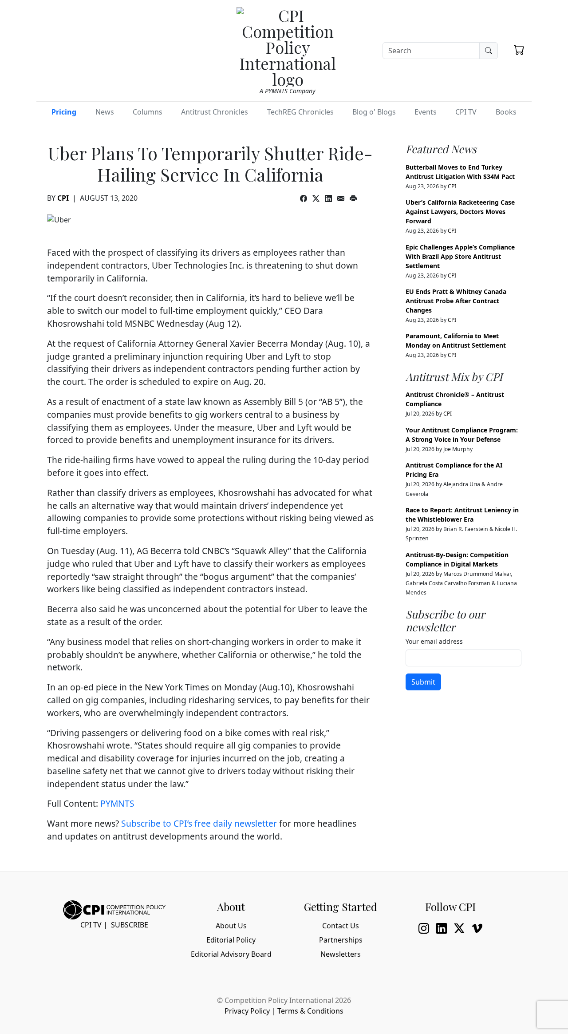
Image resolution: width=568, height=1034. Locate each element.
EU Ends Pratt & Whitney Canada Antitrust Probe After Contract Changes (456, 300)
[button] (519, 50)
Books (506, 112)
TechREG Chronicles (300, 112)
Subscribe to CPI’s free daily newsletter (199, 823)
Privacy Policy (247, 1011)
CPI (63, 198)
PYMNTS (117, 803)
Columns (147, 112)
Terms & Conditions (310, 1011)
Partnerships (341, 940)
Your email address (434, 641)
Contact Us (340, 926)
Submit (423, 682)
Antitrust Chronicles (214, 112)
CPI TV (466, 112)
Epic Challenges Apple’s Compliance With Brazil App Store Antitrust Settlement (460, 256)
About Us (231, 926)
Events (425, 112)
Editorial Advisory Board (231, 954)
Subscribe (129, 925)
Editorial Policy (231, 940)
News (104, 112)
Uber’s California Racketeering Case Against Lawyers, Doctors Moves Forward (460, 211)
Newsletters (340, 954)
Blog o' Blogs (374, 112)
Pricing (63, 112)
